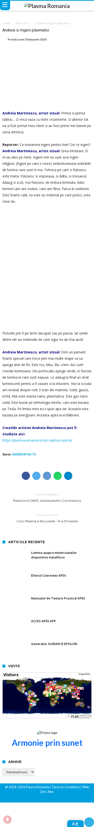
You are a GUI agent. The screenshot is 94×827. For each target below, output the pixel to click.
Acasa (6, 23)
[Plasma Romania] (47, 6)
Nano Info (22, 23)
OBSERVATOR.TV (24, 454)
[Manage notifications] (7, 819)
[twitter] (36, 476)
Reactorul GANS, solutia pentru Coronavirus (47, 497)
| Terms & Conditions (65, 787)
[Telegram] (55, 798)
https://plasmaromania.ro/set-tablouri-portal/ (37, 440)
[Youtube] (47, 798)
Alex (50, 792)
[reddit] (47, 476)
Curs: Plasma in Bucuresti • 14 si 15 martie (47, 518)
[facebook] (26, 476)
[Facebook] (38, 798)
